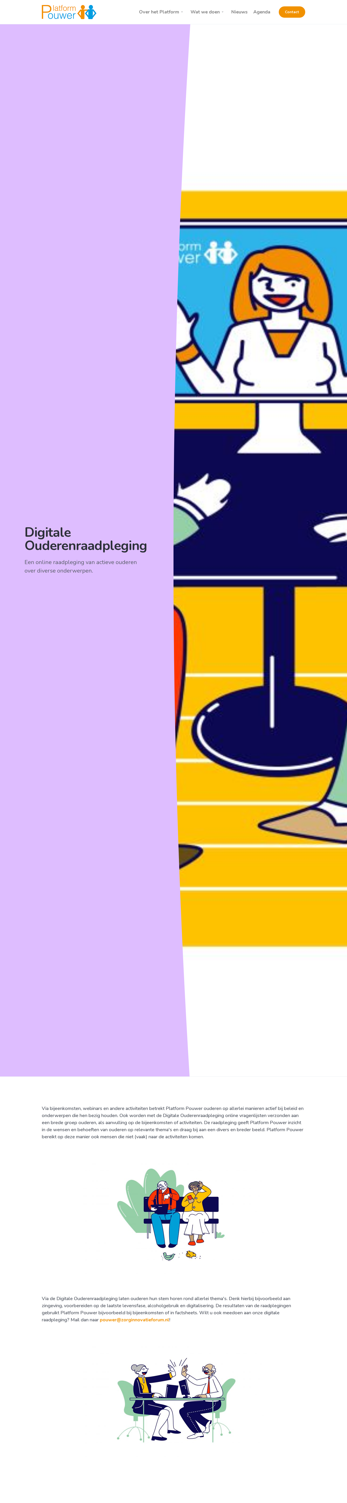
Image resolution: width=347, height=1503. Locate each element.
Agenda (261, 12)
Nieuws (239, 12)
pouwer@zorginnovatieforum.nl (134, 1320)
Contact (292, 12)
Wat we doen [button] (205, 12)
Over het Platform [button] (159, 12)
